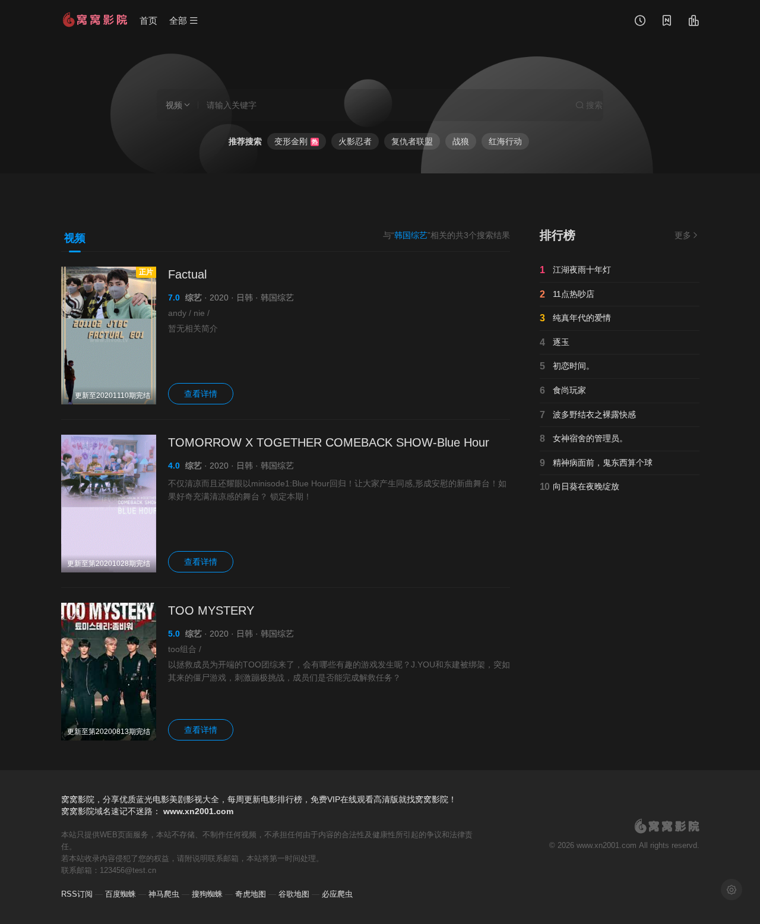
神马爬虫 (163, 894)
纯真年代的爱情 (575, 318)
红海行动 (505, 141)
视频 (75, 238)
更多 (682, 235)
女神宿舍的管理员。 (584, 438)
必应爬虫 (337, 894)
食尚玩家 (563, 390)
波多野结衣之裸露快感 (588, 415)
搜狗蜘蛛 (207, 894)
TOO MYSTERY (211, 610)
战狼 (460, 141)
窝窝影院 (77, 811)
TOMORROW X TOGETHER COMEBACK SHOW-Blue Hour (328, 442)
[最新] (667, 22)
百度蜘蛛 (120, 894)
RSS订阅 (77, 894)
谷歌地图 (293, 894)
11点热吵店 (567, 294)
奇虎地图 (250, 894)
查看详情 (200, 393)
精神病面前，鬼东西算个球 (596, 463)
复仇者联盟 (412, 141)
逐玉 (554, 342)
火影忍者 (355, 141)
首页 (148, 20)
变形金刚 (296, 141)
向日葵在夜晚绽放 (579, 487)
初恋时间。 (567, 366)
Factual (187, 274)
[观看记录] (640, 22)
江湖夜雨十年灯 (575, 270)
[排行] (693, 22)
